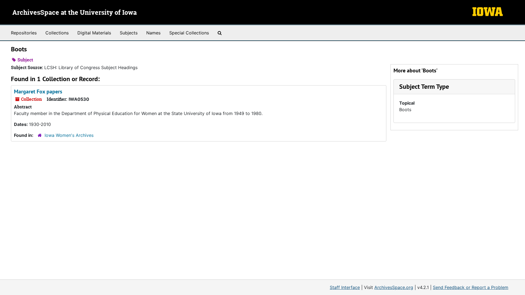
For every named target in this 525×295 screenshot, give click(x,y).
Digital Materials (94, 33)
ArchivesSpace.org (393, 287)
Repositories (24, 33)
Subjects (129, 33)
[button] (424, 86)
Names (153, 33)
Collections (57, 33)
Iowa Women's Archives (69, 135)
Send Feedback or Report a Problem (470, 287)
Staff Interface (345, 287)
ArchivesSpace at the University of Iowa (74, 13)
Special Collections (189, 33)
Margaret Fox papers (38, 91)
